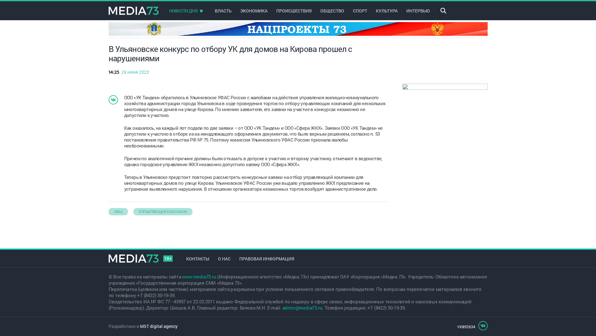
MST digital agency (159, 326)
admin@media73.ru (302, 308)
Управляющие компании (162, 211)
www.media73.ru (199, 276)
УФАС (118, 211)
